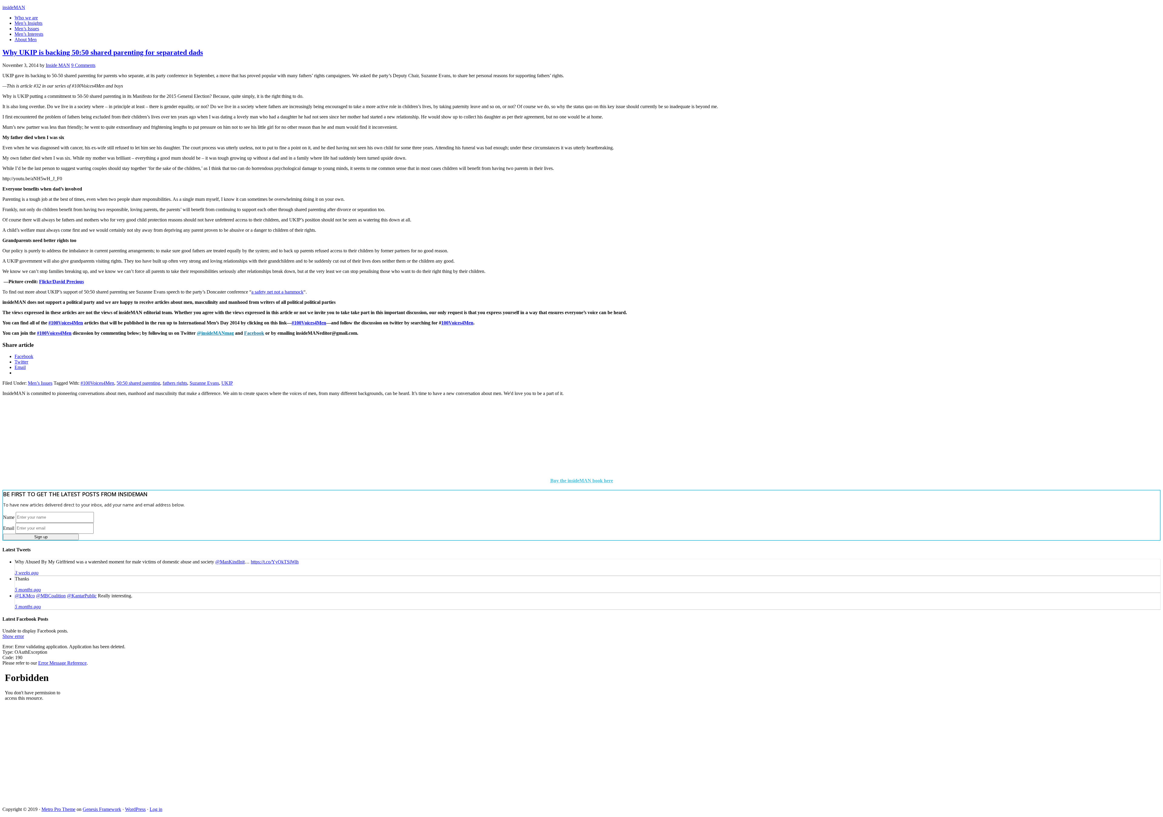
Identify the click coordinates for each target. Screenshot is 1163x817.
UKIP (227, 383)
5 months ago (28, 589)
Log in (156, 809)
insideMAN (13, 7)
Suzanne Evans (204, 383)
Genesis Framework (102, 809)
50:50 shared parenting (138, 383)
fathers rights (175, 383)
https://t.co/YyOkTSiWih (275, 561)
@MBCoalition (51, 595)
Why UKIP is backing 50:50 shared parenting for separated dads (102, 52)
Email (8, 527)
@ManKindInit (230, 561)
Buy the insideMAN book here (581, 480)
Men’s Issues (40, 383)
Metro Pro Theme (58, 809)
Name (9, 517)
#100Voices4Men (65, 322)
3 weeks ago (26, 572)
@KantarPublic (82, 595)
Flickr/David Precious (61, 281)
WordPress (135, 809)
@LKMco (25, 595)
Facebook (254, 333)
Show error (13, 636)
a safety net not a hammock (277, 291)
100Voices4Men (457, 322)
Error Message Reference (62, 663)
